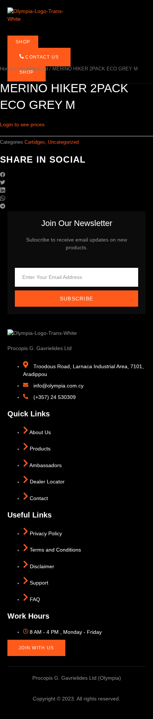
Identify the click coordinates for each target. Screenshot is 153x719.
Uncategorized (32, 68)
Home (6, 68)
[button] (76, 175)
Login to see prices (22, 124)
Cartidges (35, 142)
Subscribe (77, 299)
